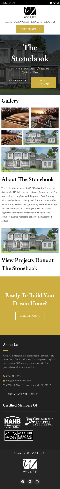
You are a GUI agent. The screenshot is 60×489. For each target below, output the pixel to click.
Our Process (21, 21)
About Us (49, 21)
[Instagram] (58, 3)
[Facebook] (51, 3)
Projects (36, 21)
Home (8, 21)
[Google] (54, 3)
